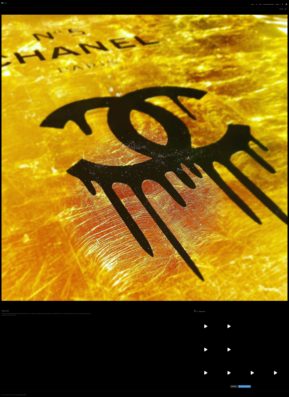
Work (260, 4)
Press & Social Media (268, 4)
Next (286, 8)
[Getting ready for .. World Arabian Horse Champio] (205, 326)
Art (256, 4)
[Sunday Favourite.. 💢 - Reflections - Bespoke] (252, 373)
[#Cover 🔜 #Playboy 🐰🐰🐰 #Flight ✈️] (275, 349)
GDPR (24, 394)
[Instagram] (270, 394)
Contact (277, 4)
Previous (281, 8)
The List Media (20, 394)
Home (252, 4)
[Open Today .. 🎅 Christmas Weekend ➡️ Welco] (275, 373)
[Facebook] (267, 394)
